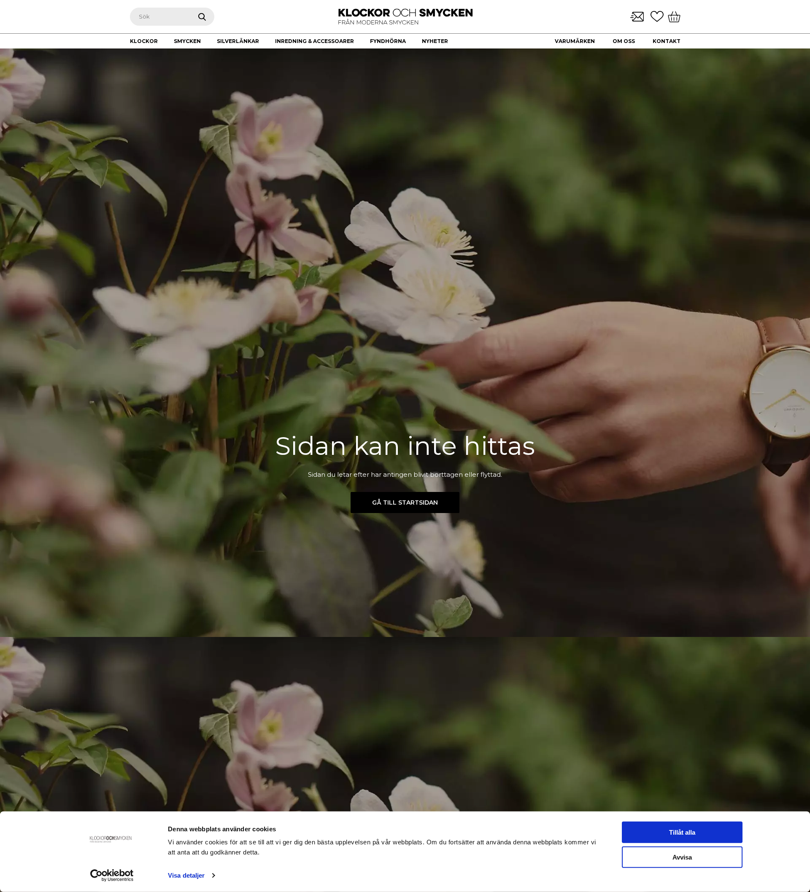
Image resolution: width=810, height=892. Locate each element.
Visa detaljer (186, 875)
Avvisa (682, 857)
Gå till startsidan (405, 502)
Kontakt (666, 41)
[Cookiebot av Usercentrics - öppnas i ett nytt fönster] (112, 875)
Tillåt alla (682, 832)
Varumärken (575, 41)
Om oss (624, 41)
